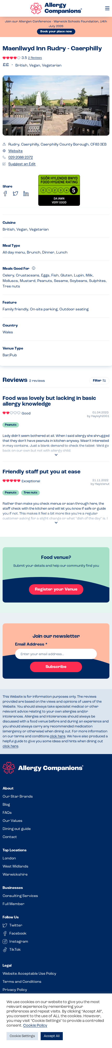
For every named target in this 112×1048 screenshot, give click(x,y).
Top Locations (15, 850)
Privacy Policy (15, 990)
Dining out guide (17, 829)
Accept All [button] (52, 1036)
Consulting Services (20, 896)
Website (15, 151)
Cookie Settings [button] (22, 1036)
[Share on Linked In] (26, 193)
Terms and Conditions (22, 982)
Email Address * (31, 644)
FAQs (7, 813)
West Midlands (15, 867)
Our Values (12, 821)
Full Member (13, 904)
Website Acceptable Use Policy (29, 974)
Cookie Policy (35, 1026)
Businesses (13, 888)
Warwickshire (15, 875)
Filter (97, 380)
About (8, 789)
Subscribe (56, 667)
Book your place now (56, 31)
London (9, 858)
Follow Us (11, 917)
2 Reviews (35, 58)
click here (57, 736)
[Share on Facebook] (5, 193)
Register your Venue (56, 589)
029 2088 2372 (20, 158)
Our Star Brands (18, 797)
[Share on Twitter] (15, 193)
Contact (10, 837)
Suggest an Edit (22, 164)
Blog (6, 805)
